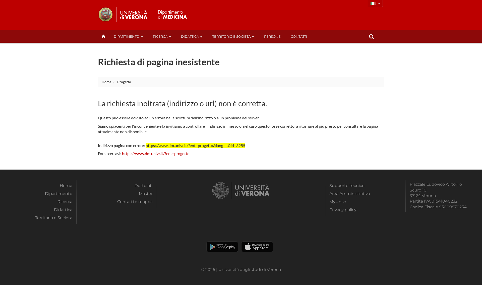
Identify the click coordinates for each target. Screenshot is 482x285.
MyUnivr (337, 201)
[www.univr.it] (123, 14)
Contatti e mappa (135, 201)
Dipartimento (126, 36)
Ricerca (160, 36)
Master (146, 193)
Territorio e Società (231, 36)
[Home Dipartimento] (172, 14)
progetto (124, 82)
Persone (272, 36)
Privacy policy (342, 209)
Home (106, 82)
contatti (299, 36)
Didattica (190, 36)
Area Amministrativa (349, 193)
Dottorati (144, 185)
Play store (222, 247)
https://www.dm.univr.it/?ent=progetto (156, 153)
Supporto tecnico (347, 185)
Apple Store (257, 247)
